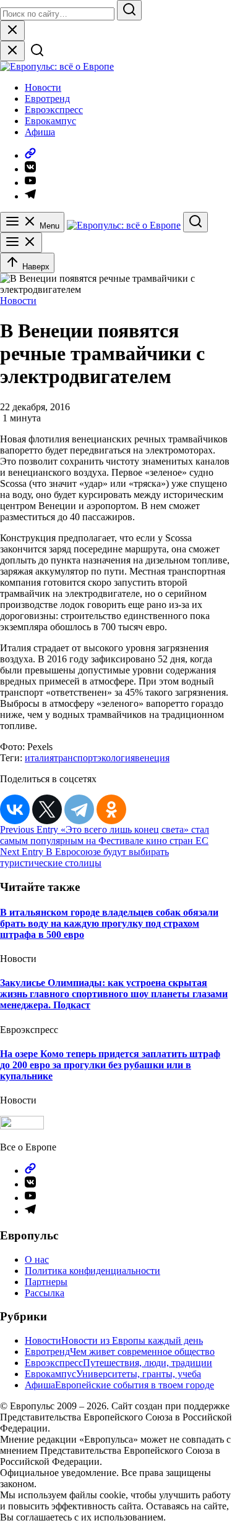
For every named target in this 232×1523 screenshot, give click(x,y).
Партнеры (46, 1281)
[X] (47, 809)
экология (116, 758)
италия (39, 758)
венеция (152, 758)
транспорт (75, 758)
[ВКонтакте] (15, 809)
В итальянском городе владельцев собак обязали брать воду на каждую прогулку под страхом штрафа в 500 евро (109, 923)
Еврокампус (50, 121)
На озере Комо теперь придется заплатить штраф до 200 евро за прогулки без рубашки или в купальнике (110, 1064)
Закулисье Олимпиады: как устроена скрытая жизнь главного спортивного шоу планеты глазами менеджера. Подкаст (114, 993)
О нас (37, 1259)
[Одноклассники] (111, 809)
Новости (43, 87)
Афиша (40, 132)
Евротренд (47, 98)
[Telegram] (79, 809)
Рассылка (44, 1293)
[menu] (21, 242)
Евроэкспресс (54, 109)
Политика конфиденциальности (92, 1270)
